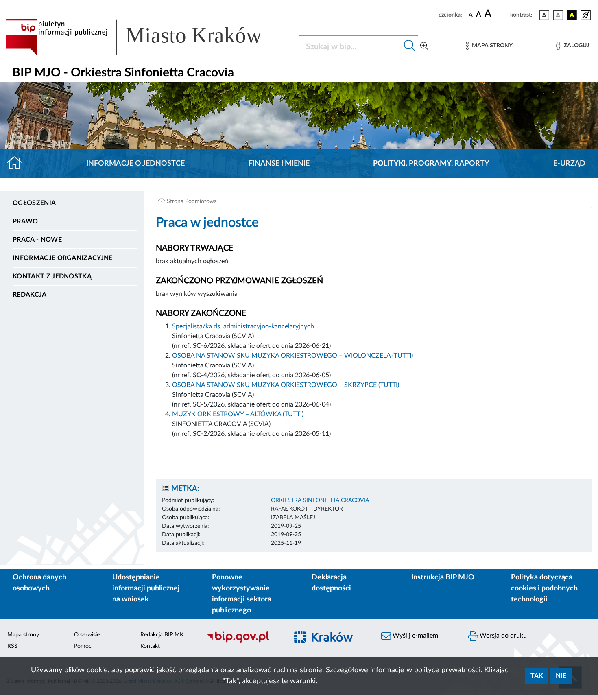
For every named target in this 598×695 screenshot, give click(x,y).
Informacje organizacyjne (63, 258)
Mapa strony (23, 635)
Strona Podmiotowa (192, 201)
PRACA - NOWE (37, 239)
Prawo (25, 221)
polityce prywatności (447, 670)
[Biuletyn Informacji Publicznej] (242, 641)
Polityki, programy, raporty (431, 163)
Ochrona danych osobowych (39, 583)
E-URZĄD (569, 163)
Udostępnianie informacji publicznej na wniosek (146, 588)
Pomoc (83, 646)
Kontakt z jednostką (52, 276)
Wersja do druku (502, 635)
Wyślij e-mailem (414, 635)
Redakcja (30, 294)
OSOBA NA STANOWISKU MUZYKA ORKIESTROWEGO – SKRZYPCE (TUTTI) (285, 385)
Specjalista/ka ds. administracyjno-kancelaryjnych (243, 326)
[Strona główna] (17, 164)
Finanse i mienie (279, 163)
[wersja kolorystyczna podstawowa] (544, 15)
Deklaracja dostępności (331, 583)
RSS (12, 646)
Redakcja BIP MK (161, 635)
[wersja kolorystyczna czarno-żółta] (572, 15)
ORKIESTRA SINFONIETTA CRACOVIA (320, 500)
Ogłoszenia (34, 203)
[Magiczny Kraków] (329, 641)
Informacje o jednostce (135, 163)
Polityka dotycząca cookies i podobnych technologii (544, 588)
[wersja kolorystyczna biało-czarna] (558, 15)
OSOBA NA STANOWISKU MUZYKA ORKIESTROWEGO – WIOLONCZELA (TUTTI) (292, 355)
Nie (561, 676)
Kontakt (150, 646)
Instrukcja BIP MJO (442, 577)
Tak (536, 676)
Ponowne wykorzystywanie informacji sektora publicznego (241, 594)
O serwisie (87, 635)
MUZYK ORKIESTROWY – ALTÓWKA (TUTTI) (237, 414)
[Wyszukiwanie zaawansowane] (424, 46)
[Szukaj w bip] (410, 46)
